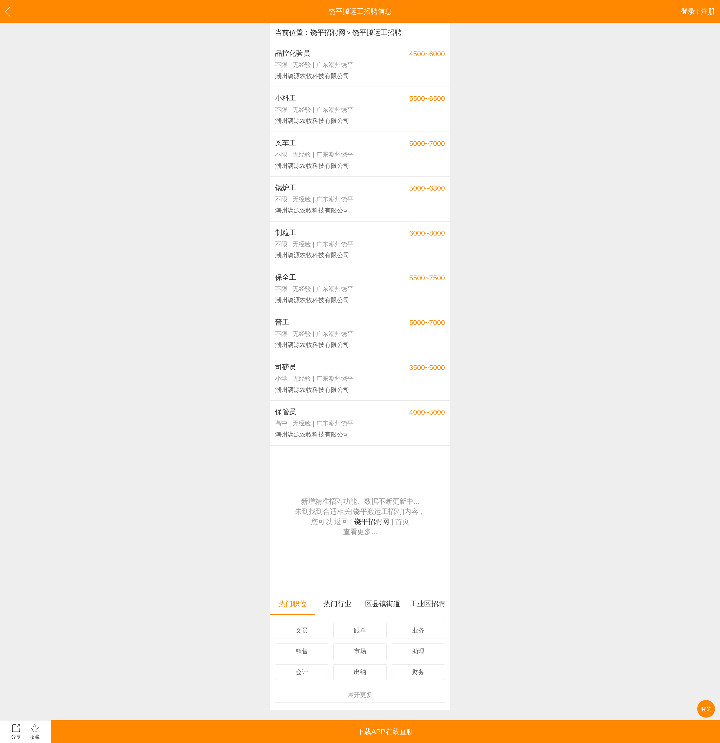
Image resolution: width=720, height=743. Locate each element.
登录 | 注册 (698, 11)
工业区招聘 (427, 604)
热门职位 (292, 604)
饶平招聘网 (327, 32)
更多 (360, 694)
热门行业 (337, 604)
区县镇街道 (382, 604)
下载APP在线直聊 (385, 731)
